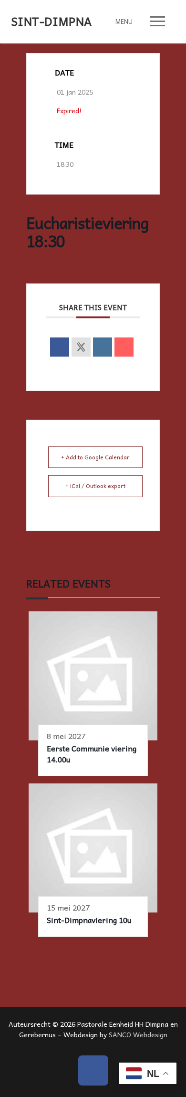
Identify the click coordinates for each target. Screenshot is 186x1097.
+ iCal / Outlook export (95, 485)
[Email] (124, 347)
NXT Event (85, 991)
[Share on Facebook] (59, 347)
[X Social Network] (81, 347)
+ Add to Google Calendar (95, 457)
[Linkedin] (102, 347)
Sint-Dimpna (51, 21)
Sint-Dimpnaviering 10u (89, 919)
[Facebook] (93, 1070)
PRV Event (100, 959)
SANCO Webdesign (138, 1034)
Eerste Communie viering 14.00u (91, 753)
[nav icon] (157, 21)
